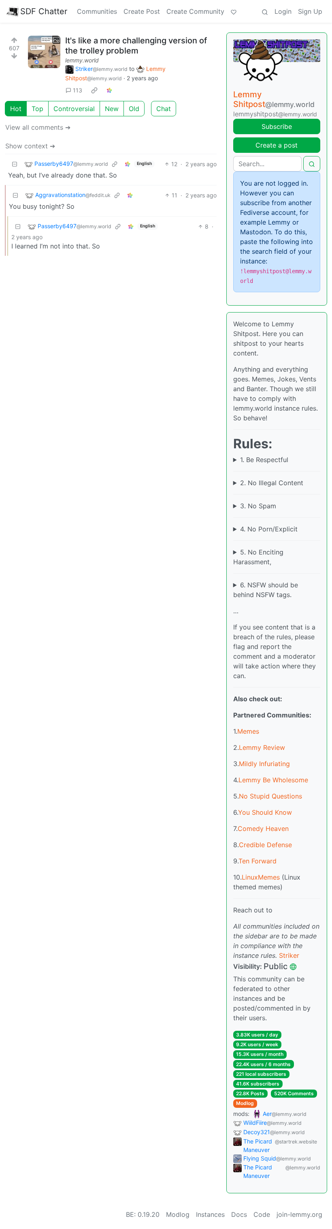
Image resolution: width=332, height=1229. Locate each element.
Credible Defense (265, 845)
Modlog (245, 1103)
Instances (210, 1214)
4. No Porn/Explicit (269, 529)
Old (134, 109)
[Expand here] (44, 52)
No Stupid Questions (270, 796)
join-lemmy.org (299, 1214)
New (112, 109)
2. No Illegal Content (271, 483)
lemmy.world (82, 60)
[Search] (264, 11)
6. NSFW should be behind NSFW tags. (265, 590)
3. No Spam (258, 506)
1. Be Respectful (264, 460)
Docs (239, 1214)
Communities (97, 11)
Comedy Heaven (263, 828)
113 (77, 90)
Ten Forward (257, 861)
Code (261, 1214)
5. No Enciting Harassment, (258, 557)
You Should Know (265, 812)
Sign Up (310, 11)
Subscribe (277, 126)
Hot (15, 109)
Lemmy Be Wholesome (273, 780)
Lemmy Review (262, 747)
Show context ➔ (30, 146)
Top (37, 109)
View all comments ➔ (37, 127)
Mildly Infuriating (264, 764)
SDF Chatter (43, 11)
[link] (94, 90)
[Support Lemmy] (234, 11)
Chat (163, 109)
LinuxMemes (261, 877)
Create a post (276, 145)
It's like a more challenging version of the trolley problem (136, 46)
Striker (289, 955)
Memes (248, 731)
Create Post (141, 11)
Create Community (195, 11)
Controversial (74, 109)
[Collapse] (14, 164)
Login (283, 11)
